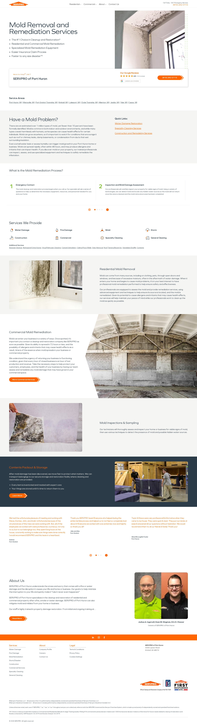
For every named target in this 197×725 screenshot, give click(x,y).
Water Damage (15, 649)
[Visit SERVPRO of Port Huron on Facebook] (104, 637)
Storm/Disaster (15, 660)
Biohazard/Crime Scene (32, 248)
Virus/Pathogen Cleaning (51, 248)
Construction (14, 664)
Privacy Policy (75, 653)
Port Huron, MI (15, 102)
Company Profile (45, 649)
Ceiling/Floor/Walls (84, 248)
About (102, 4)
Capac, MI (133, 102)
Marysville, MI (28, 102)
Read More (17, 618)
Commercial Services (17, 668)
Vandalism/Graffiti (129, 248)
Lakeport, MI (74, 102)
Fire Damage (14, 653)
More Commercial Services (23, 379)
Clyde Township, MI (89, 102)
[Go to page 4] (102, 210)
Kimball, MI (63, 102)
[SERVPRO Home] (18, 4)
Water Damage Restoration (128, 123)
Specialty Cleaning (16, 671)
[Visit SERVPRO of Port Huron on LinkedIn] (93, 637)
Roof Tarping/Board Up (113, 248)
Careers (42, 653)
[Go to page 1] (95, 210)
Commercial (89, 4)
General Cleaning (15, 675)
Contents (140, 248)
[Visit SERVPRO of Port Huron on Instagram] (98, 637)
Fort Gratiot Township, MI (46, 102)
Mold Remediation (16, 657)
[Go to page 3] (99, 210)
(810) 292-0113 (180, 5)
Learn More (17, 495)
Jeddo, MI (115, 102)
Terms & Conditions (77, 649)
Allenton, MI (104, 102)
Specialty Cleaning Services (128, 128)
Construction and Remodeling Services (133, 133)
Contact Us (114, 4)
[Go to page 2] (97, 210)
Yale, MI (123, 102)
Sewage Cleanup (15, 248)
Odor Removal (97, 248)
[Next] (107, 210)
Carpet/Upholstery (69, 248)
